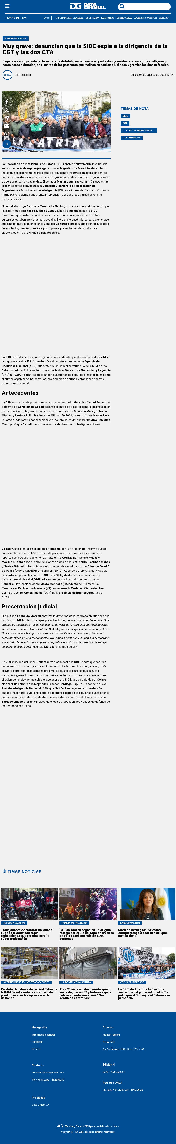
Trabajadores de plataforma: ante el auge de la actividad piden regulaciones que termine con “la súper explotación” (27, 934)
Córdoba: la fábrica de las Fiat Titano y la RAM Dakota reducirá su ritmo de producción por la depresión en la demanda (29, 993)
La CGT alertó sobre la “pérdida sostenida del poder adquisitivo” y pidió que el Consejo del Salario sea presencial (144, 993)
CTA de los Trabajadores (139, 130)
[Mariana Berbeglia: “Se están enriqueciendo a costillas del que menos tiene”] (146, 904)
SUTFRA (45, 18)
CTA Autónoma (132, 137)
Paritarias (37, 1041)
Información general (43, 1034)
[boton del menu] (7, 6)
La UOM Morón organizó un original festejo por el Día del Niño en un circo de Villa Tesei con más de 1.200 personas (86, 934)
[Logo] (88, 8)
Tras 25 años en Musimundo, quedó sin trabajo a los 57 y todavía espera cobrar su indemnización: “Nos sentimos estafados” (85, 993)
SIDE (125, 116)
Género (36, 1049)
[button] (6, 102)
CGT (125, 123)
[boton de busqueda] (122, 6)
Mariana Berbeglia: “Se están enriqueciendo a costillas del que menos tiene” (142, 933)
